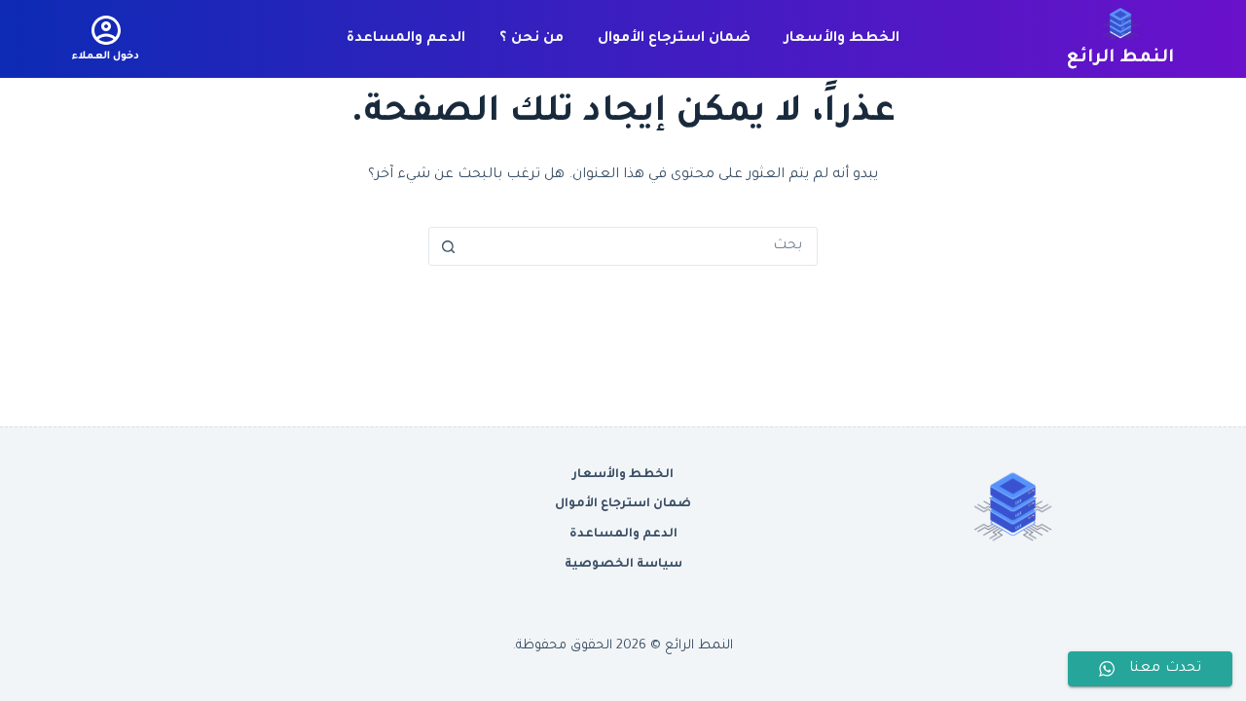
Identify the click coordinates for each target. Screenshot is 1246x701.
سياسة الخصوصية (623, 565)
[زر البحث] (447, 246)
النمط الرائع (1120, 58)
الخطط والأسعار (842, 39)
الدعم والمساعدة (406, 39)
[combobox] (641, 246)
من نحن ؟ (531, 39)
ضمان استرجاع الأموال (674, 39)
